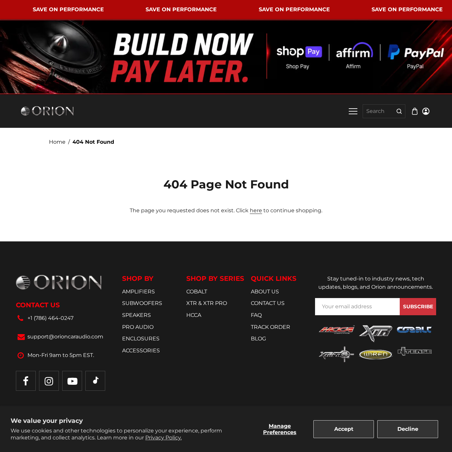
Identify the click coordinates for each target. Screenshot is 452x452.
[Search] (399, 111)
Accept (343, 429)
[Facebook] (26, 381)
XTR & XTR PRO (206, 303)
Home (57, 142)
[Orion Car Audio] (47, 111)
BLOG (258, 338)
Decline (407, 429)
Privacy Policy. (163, 437)
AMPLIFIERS (138, 291)
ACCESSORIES (141, 350)
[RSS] (95, 381)
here (256, 210)
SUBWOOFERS (142, 303)
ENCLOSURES (140, 338)
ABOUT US (265, 291)
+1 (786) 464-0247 (50, 318)
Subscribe (418, 306)
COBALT (196, 291)
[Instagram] (49, 381)
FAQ (256, 315)
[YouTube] (72, 381)
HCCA (193, 315)
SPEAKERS (136, 315)
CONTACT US (268, 303)
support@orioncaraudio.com (65, 336)
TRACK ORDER (270, 327)
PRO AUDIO (138, 327)
